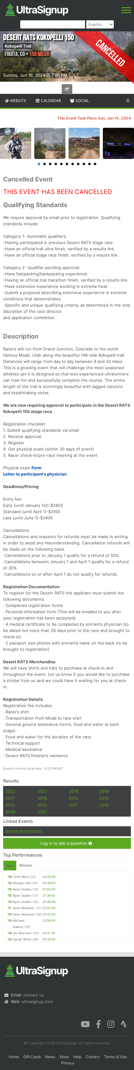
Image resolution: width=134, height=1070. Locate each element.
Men (10, 866)
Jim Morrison (22, 933)
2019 (73, 791)
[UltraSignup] (36, 9)
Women (25, 865)
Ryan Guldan (22, 889)
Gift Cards (32, 1056)
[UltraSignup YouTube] (85, 1023)
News (50, 1056)
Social (81, 100)
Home (14, 1056)
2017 (9, 798)
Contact (93, 1056)
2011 (73, 805)
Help (77, 1056)
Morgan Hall (22, 883)
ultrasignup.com (37, 1001)
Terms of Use (115, 1056)
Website (17, 100)
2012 (42, 805)
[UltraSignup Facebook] (98, 1023)
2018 (104, 791)
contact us (33, 994)
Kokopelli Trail (18, 45)
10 (89, 164)
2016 (42, 798)
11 (95, 164)
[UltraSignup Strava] (123, 1023)
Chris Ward (21, 877)
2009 (10, 811)
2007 (42, 811)
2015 (73, 798)
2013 (10, 805)
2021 (42, 791)
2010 (104, 805)
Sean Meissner (24, 908)
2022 (10, 791)
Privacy (67, 1063)
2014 (104, 798)
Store (64, 1056)
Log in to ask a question (65, 843)
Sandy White (22, 939)
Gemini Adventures (23, 831)
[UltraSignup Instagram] (111, 1023)
